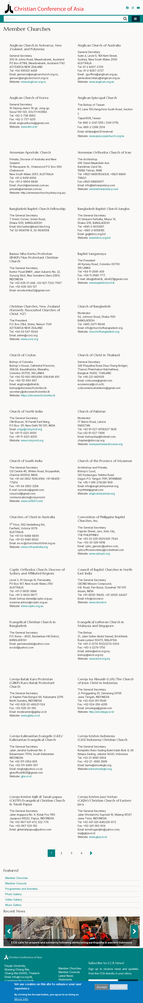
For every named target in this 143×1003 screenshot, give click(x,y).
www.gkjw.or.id (98, 836)
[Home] (45, 7)
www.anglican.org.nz (33, 81)
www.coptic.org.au (32, 606)
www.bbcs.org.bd (99, 237)
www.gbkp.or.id (30, 715)
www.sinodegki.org (100, 768)
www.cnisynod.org (32, 440)
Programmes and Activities (21, 888)
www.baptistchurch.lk (102, 282)
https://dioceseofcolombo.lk (38, 395)
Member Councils (16, 883)
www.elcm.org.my (99, 658)
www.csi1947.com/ (32, 501)
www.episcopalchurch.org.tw (106, 136)
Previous (8, 931)
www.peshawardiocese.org (106, 444)
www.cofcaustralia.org (34, 546)
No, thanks (119, 986)
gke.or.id (26, 776)
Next (134, 931)
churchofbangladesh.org (104, 331)
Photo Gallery (13, 894)
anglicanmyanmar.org (102, 493)
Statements (65, 979)
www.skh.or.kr (29, 126)
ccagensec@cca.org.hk (19, 980)
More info (21, 999)
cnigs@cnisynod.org (29, 429)
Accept (102, 987)
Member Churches (16, 878)
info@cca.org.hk (22, 976)
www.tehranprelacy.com (103, 189)
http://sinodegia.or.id (101, 711)
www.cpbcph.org (99, 553)
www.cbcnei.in (98, 602)
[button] (136, 19)
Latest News (65, 975)
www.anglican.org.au (101, 81)
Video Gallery (13, 899)
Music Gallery (13, 905)
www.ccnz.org (29, 339)
